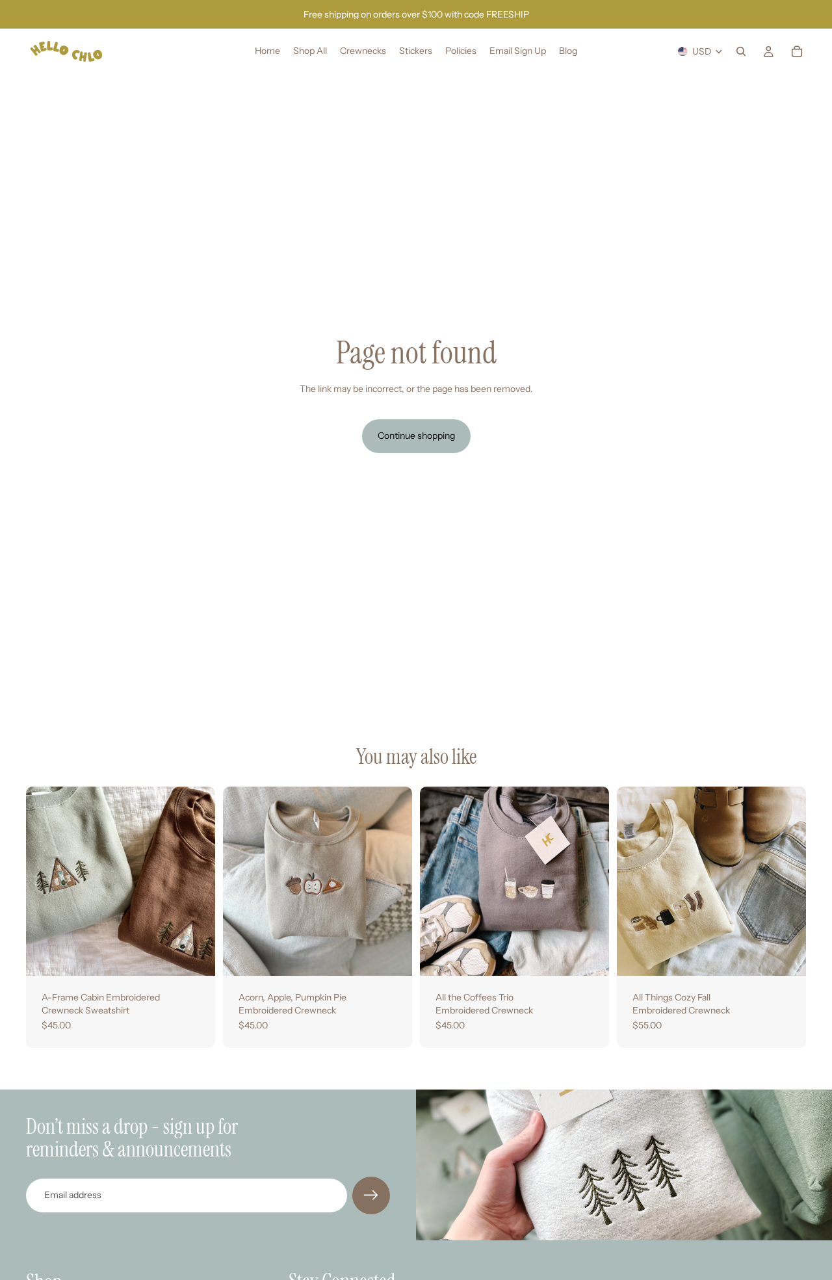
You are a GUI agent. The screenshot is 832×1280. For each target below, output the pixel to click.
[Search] (741, 51)
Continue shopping (416, 435)
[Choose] (195, 955)
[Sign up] (371, 1195)
